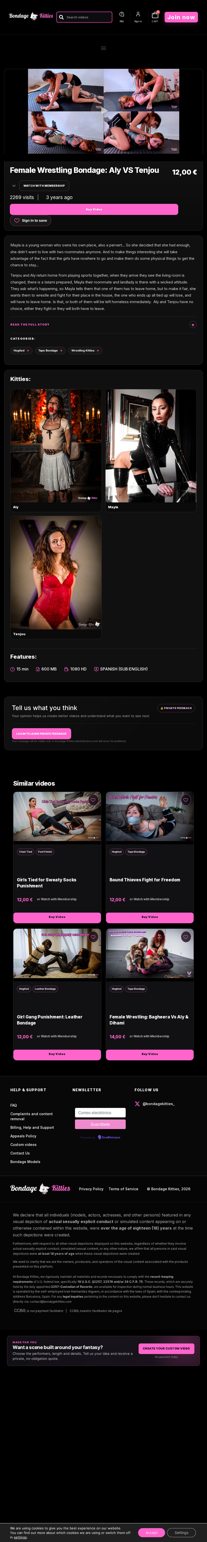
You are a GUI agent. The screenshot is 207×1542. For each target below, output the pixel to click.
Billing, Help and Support (32, 1127)
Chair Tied (25, 851)
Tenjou (19, 634)
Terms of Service (123, 1189)
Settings (181, 1532)
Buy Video (94, 209)
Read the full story (29, 324)
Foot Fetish (45, 851)
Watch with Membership (44, 185)
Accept (152, 1532)
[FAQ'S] (121, 14)
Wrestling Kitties (82, 350)
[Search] (61, 17)
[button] (103, 48)
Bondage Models (25, 1162)
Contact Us (20, 1153)
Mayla (113, 507)
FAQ (121, 21)
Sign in (138, 21)
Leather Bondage (45, 988)
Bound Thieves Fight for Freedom (145, 879)
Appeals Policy (23, 1136)
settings (20, 1537)
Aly (15, 507)
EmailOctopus (111, 1137)
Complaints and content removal (31, 1116)
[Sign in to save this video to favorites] (93, 800)
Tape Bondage (48, 350)
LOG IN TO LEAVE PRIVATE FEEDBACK (41, 733)
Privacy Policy (91, 1189)
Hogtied (19, 350)
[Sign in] (138, 14)
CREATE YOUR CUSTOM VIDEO (166, 1348)
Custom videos (23, 1144)
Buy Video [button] (57, 917)
